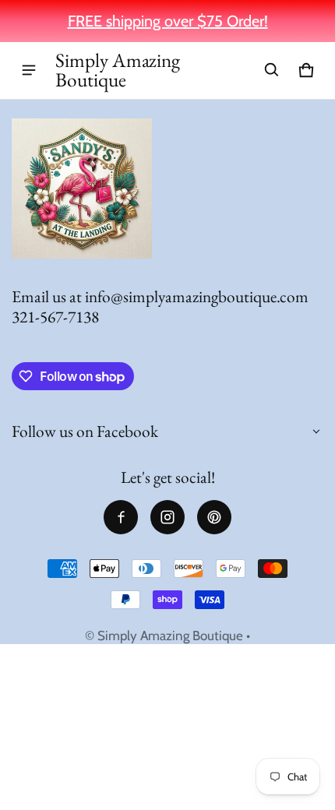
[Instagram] (167, 517)
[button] (272, 70)
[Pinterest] (214, 517)
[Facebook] (121, 517)
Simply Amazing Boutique (170, 635)
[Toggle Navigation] (29, 70)
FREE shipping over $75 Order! (168, 21)
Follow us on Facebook (85, 431)
